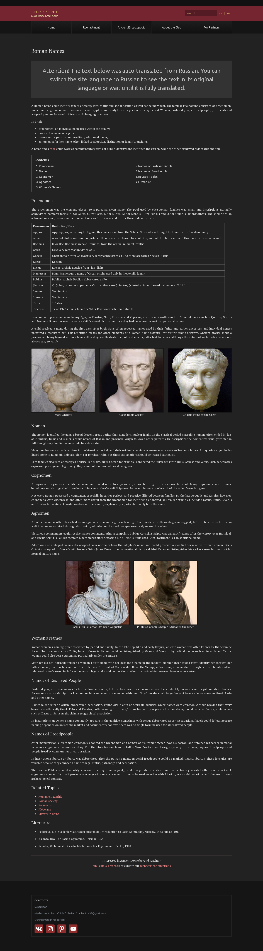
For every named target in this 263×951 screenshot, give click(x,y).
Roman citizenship (50, 797)
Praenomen (46, 166)
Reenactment (91, 27)
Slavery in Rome (48, 814)
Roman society (47, 801)
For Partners (212, 27)
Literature (144, 181)
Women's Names (50, 187)
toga (52, 149)
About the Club (171, 27)
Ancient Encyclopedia (131, 27)
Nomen (43, 171)
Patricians (45, 805)
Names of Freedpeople (152, 171)
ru (220, 13)
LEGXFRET (44, 11)
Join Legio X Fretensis (106, 866)
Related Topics (148, 176)
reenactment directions (155, 866)
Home (51, 27)
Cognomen (46, 176)
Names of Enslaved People (155, 166)
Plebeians (44, 809)
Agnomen (45, 181)
